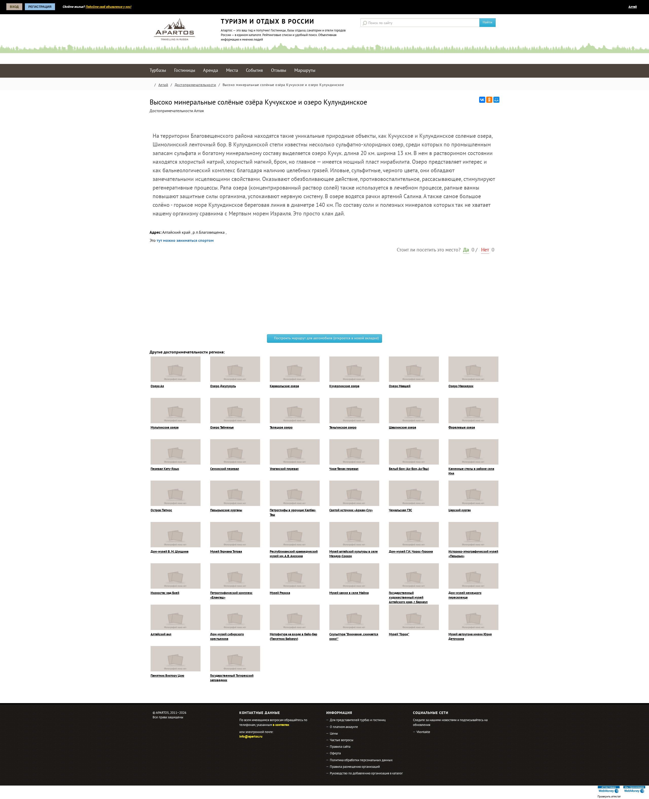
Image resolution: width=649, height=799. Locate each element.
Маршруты (304, 71)
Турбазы (158, 71)
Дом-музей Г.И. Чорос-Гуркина (411, 552)
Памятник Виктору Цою (167, 676)
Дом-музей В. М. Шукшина (169, 552)
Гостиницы (184, 71)
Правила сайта (340, 747)
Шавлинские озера (402, 428)
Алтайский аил (161, 635)
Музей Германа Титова (226, 552)
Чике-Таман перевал (343, 469)
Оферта (335, 754)
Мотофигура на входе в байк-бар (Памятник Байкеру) (293, 637)
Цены (334, 734)
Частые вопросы (341, 740)
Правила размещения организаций (355, 767)
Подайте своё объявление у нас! (108, 7)
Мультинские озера (164, 428)
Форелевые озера (461, 428)
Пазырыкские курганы (226, 510)
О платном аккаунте (344, 727)
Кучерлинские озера (344, 386)
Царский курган (459, 510)
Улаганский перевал (284, 469)
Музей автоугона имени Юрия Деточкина (470, 637)
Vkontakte (423, 732)
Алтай (632, 7)
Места (232, 71)
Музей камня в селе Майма (349, 593)
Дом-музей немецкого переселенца (464, 595)
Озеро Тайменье (222, 428)
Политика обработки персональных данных (361, 760)
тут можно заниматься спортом (185, 240)
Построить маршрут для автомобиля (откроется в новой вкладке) (326, 338)
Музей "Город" (399, 635)
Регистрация (39, 7)
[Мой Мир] (496, 100)
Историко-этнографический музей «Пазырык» (473, 554)
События (254, 71)
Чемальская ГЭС (400, 510)
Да (466, 250)
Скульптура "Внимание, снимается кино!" (353, 637)
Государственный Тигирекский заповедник (232, 678)
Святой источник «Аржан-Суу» (351, 510)
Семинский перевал (224, 469)
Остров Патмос (161, 510)
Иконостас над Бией (165, 593)
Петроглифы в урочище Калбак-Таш (293, 512)
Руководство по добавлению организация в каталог (366, 774)
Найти (487, 22)
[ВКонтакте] (482, 100)
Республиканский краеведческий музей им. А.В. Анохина (294, 554)
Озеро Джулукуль (223, 386)
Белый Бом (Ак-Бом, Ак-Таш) (409, 469)
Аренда (210, 71)
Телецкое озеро (281, 428)
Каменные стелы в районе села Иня (471, 471)
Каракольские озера (284, 386)
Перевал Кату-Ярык (165, 469)
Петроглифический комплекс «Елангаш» (231, 595)
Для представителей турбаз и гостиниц (358, 720)
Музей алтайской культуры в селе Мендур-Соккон (353, 554)
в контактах (281, 725)
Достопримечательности (195, 85)
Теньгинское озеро (342, 428)
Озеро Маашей (399, 386)
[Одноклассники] (489, 100)
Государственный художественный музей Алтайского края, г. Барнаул (408, 597)
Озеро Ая (157, 386)
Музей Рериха (280, 593)
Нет (485, 250)
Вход (14, 7)
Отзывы (278, 71)
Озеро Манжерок (460, 386)
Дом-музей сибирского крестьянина (227, 637)
